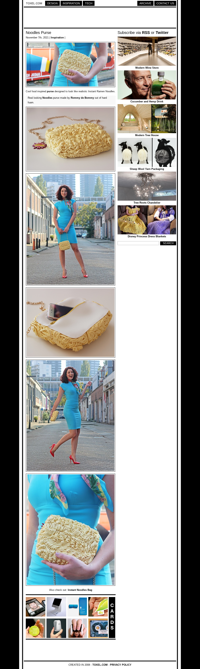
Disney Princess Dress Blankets (147, 236)
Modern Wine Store (147, 67)
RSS (146, 32)
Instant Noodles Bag (80, 589)
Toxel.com (34, 3)
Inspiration (71, 3)
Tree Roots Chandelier (147, 202)
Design (52, 3)
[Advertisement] (100, 18)
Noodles (47, 97)
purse (50, 91)
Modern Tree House (147, 135)
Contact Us (165, 3)
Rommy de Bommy (82, 97)
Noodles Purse (38, 32)
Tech (88, 3)
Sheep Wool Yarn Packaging (147, 168)
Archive (145, 3)
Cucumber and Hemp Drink (146, 101)
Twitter (162, 32)
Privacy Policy (120, 664)
